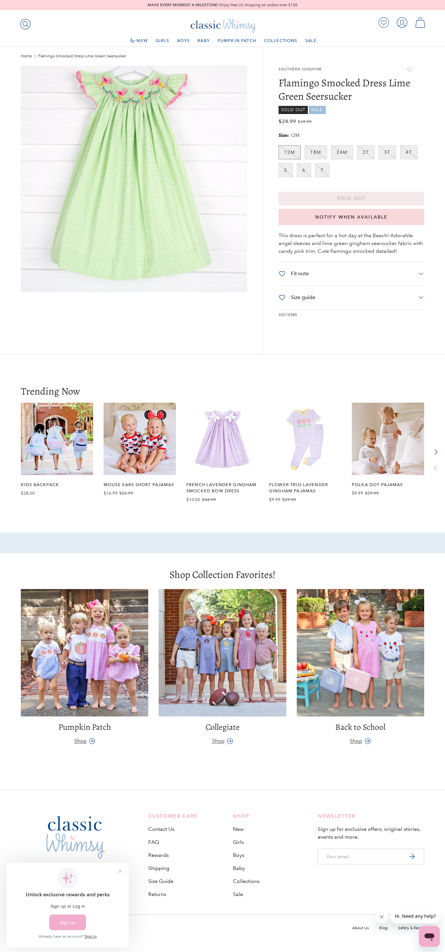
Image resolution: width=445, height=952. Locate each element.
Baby (203, 40)
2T (366, 152)
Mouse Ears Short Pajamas (139, 484)
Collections (280, 40)
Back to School (360, 727)
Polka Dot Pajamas (377, 484)
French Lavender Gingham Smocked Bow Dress (221, 487)
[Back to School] (360, 652)
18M (315, 152)
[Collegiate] (222, 652)
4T (409, 152)
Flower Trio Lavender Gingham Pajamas (298, 487)
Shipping (158, 868)
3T (387, 152)
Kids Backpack (40, 484)
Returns (157, 894)
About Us (360, 928)
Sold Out (351, 198)
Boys (183, 40)
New (142, 40)
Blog (383, 928)
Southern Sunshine (300, 69)
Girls (162, 40)
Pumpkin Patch (237, 40)
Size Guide (160, 881)
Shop (80, 741)
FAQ (153, 842)
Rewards (158, 855)
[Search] (24, 23)
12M (289, 152)
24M (342, 152)
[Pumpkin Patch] (84, 652)
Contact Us (161, 829)
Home (26, 56)
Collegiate (223, 727)
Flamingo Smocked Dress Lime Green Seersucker (77, 56)
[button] (420, 22)
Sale (311, 40)
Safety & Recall (411, 928)
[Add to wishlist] (409, 69)
